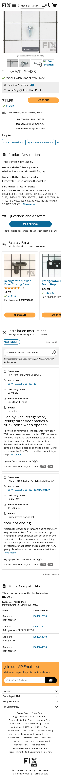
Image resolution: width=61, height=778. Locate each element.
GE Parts (28, 720)
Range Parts (42, 741)
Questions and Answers (40, 142)
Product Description (13, 142)
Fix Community (11, 706)
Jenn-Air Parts (16, 723)
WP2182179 (43, 489)
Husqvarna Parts (43, 720)
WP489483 (30, 383)
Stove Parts (16, 741)
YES (43, 466)
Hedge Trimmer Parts (18, 752)
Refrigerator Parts (30, 737)
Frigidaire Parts (15, 720)
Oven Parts (29, 741)
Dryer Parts (46, 737)
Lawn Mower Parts (20, 748)
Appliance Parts (38, 744)
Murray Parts (43, 727)
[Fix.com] (6, 5)
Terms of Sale (40, 773)
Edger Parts (35, 752)
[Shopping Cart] (54, 5)
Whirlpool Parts (44, 730)
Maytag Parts (16, 727)
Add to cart (43, 100)
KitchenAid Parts (32, 723)
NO (50, 466)
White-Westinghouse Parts (20, 734)
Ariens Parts (37, 713)
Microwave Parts (21, 744)
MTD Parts (29, 727)
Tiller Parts (47, 752)
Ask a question (30, 224)
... (28, 204)
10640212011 (40, 626)
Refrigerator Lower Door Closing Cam (17, 282)
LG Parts (45, 723)
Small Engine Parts (39, 748)
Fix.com (7, 691)
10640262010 (40, 636)
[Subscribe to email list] (51, 680)
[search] (54, 352)
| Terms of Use (21, 773)
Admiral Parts (23, 713)
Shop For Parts (11, 701)
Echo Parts (42, 716)
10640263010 (40, 647)
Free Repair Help (12, 696)
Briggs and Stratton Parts (23, 716)
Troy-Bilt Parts (28, 730)
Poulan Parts (13, 730)
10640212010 (40, 616)
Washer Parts (14, 737)
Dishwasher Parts (42, 734)
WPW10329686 (16, 383)
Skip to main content (30, 6)
